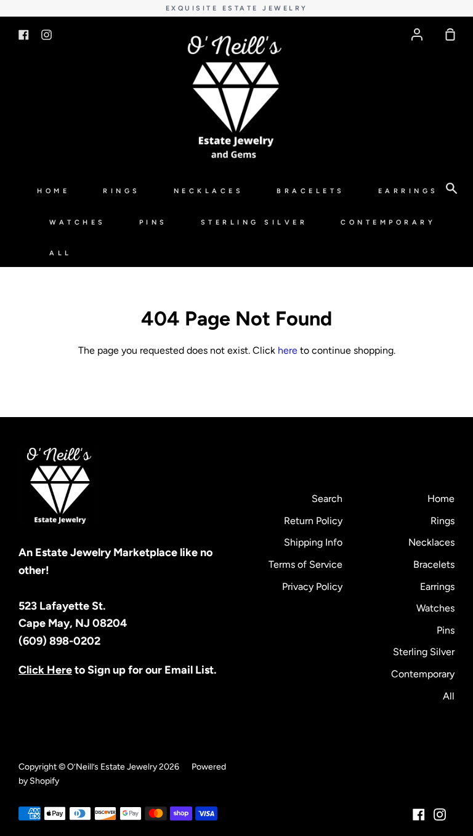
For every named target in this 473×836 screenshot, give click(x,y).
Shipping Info (313, 542)
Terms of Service (305, 564)
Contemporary (388, 222)
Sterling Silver (254, 222)
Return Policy (313, 521)
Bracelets (311, 191)
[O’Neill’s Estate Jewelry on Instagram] (440, 814)
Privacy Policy (312, 586)
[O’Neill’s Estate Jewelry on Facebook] (419, 814)
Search (327, 498)
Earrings (408, 191)
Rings (121, 191)
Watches (77, 222)
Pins (153, 222)
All (60, 253)
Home (53, 191)
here (287, 350)
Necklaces (209, 191)
